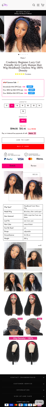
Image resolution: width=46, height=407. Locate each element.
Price (23, 126)
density (23, 116)
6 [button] (27, 54)
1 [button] (18, 54)
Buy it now (23, 146)
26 (23, 111)
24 (39, 105)
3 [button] (22, 54)
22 (33, 105)
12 (6, 105)
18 (22, 105)
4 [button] (24, 54)
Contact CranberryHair (23, 377)
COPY (30, 86)
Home (22, 58)
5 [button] (25, 54)
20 (28, 105)
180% (23, 120)
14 (11, 105)
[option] (23, 13)
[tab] (12, 166)
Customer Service (23, 383)
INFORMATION (23, 390)
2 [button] (20, 54)
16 (17, 105)
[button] (20, 74)
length (23, 102)
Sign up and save (23, 396)
